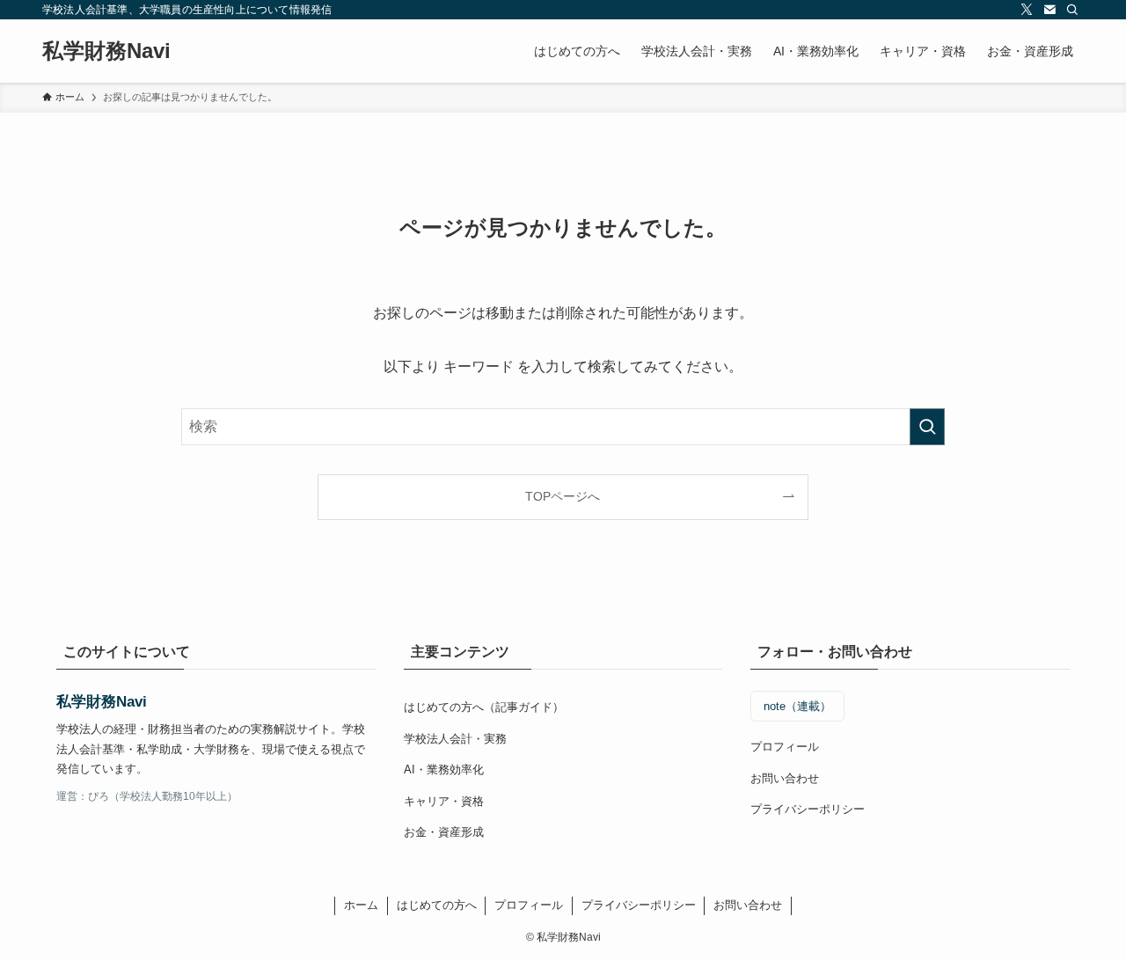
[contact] (1049, 9)
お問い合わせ (784, 778)
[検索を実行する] (927, 426)
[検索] (1072, 9)
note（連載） (797, 706)
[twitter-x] (1026, 9)
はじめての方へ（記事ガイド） (484, 707)
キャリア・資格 (444, 801)
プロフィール (784, 746)
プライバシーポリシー (807, 809)
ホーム (361, 905)
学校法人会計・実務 (455, 738)
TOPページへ (562, 496)
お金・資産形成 (444, 832)
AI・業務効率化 (444, 769)
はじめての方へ (437, 905)
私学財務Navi (106, 51)
